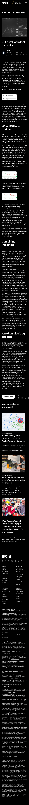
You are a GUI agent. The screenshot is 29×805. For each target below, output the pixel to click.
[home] (5, 3)
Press (3, 576)
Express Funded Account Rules (19, 573)
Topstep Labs (5, 605)
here (23, 646)
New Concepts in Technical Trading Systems (14, 137)
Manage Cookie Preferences (18, 600)
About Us (4, 578)
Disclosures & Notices (19, 595)
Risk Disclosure (13, 714)
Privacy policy (19, 591)
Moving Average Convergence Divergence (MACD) (13, 273)
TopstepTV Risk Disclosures (14, 684)
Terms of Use (19, 593)
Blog (4, 13)
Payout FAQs (18, 581)
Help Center (5, 571)
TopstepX (4, 598)
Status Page (5, 573)
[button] (26, 3)
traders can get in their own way (12, 343)
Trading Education (16, 13)
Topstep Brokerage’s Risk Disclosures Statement (13, 648)
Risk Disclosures (15, 658)
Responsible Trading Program (18, 578)
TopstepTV (5, 599)
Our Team (4, 580)
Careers (4, 582)
